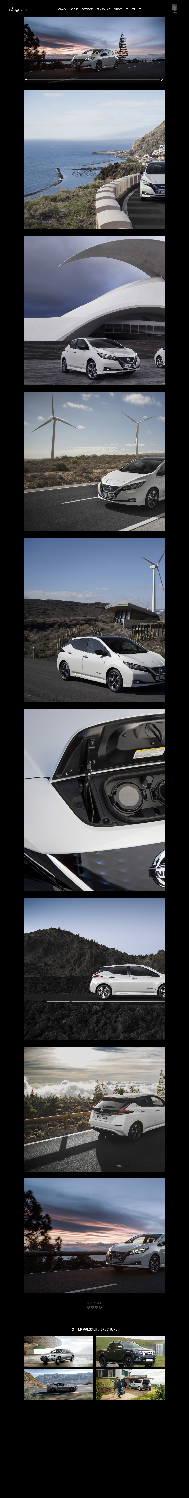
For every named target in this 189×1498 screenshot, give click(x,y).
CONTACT (118, 9)
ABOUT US (73, 9)
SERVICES (62, 9)
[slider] (92, 79)
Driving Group (103, 9)
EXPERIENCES (87, 9)
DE (127, 9)
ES (140, 9)
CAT (133, 9)
